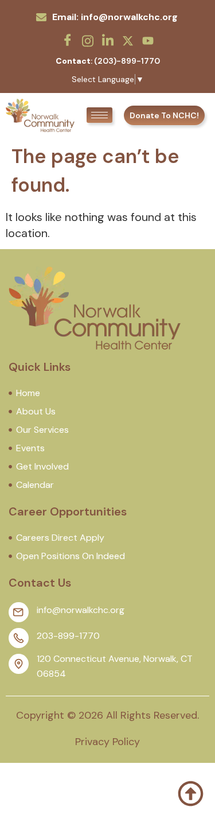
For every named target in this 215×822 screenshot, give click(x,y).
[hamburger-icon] (99, 115)
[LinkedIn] (108, 40)
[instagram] (87, 40)
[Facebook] (67, 40)
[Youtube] (148, 40)
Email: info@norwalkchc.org (115, 17)
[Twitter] (128, 40)
